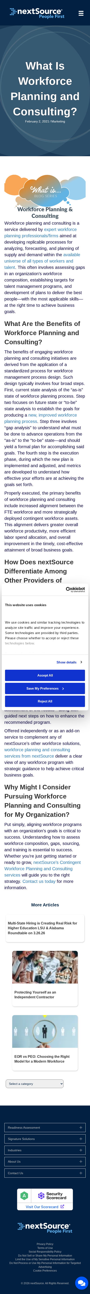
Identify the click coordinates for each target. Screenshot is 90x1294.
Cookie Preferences (45, 1270)
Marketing (58, 121)
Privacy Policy (45, 1244)
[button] (81, 1127)
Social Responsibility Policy (45, 1251)
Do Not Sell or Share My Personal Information (45, 1255)
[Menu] (81, 13)
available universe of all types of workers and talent (42, 261)
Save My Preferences (42, 688)
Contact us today (38, 881)
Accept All (45, 675)
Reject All (45, 701)
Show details (66, 662)
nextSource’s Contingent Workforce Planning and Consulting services (42, 868)
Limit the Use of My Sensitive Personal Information (45, 1259)
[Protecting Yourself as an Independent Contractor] (45, 967)
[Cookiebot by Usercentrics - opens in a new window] (66, 589)
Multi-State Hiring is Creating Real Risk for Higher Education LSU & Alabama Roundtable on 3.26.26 (42, 928)
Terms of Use (45, 1248)
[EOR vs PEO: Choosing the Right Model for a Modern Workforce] (45, 1031)
